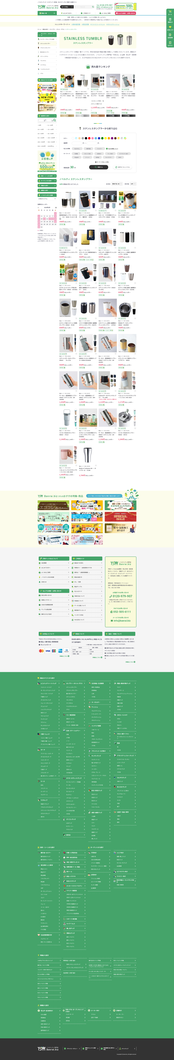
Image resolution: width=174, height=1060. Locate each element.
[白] (73, 138)
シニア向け (120, 853)
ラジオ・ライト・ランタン (123, 759)
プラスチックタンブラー (72, 690)
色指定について (78, 601)
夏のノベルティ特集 (43, 988)
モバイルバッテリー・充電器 (73, 782)
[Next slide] (56, 207)
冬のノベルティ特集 (43, 997)
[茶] (115, 138)
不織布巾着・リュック (46, 741)
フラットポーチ (44, 772)
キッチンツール (96, 759)
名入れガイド (78, 591)
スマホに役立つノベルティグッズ (122, 965)
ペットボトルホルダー (72, 706)
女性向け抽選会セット (72, 907)
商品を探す (45, 29)
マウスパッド (69, 829)
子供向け (94, 853)
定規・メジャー (70, 760)
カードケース (44, 791)
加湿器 (93, 835)
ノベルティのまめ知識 (47, 577)
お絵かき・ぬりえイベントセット (75, 894)
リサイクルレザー (45, 878)
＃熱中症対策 (76, 24)
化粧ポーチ (44, 769)
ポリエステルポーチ (46, 757)
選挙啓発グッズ (45, 1030)
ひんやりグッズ (121, 778)
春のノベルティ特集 (43, 983)
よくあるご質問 (106, 13)
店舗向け (119, 1010)
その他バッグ (44, 728)
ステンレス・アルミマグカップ (48, 810)
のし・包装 (77, 582)
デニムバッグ (44, 706)
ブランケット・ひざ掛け (99, 751)
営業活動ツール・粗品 (73, 867)
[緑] (102, 138)
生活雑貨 (93, 888)
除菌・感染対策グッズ (123, 683)
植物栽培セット (96, 742)
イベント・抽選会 (72, 890)
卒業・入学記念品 (72, 853)
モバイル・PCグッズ (122, 863)
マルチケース (44, 795)
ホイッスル (94, 804)
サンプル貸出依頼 (46, 609)
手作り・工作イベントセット (74, 897)
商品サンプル (78, 586)
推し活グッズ (71, 928)
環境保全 (43, 1017)
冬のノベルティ (70, 946)
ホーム (39, 29)
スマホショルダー (70, 804)
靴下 (118, 806)
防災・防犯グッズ (97, 790)
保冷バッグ (43, 713)
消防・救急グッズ (45, 1024)
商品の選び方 (78, 577)
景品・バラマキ (71, 876)
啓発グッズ (120, 706)
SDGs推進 (43, 1014)
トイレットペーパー (97, 714)
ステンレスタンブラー (71, 687)
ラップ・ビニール (96, 779)
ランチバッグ (44, 719)
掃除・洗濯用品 (96, 687)
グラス (68, 709)
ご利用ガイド (87, 13)
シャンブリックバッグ (46, 709)
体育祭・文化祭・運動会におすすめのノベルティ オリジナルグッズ (98, 966)
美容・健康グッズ (97, 812)
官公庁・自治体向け (47, 1011)
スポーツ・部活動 (72, 919)
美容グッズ (94, 819)
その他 (68, 814)
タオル (118, 719)
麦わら (42, 910)
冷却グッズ (120, 781)
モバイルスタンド (70, 788)
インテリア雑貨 (96, 726)
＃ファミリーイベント (97, 24)
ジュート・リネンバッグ (46, 703)
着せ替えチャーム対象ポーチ (48, 776)
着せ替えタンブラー (71, 693)
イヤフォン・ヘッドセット (72, 798)
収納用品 (94, 690)
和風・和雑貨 (120, 885)
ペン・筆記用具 (70, 715)
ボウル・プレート (96, 772)
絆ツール (69, 872)
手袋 (118, 803)
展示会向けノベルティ (46, 860)
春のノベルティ (70, 937)
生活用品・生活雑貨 (98, 683)
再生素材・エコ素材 (47, 865)
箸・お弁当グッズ (96, 763)
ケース (43, 781)
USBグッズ (69, 823)
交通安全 (43, 1021)
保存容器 (94, 782)
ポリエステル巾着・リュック (48, 744)
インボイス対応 (78, 615)
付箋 (67, 734)
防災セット (94, 801)
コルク (42, 897)
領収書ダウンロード (80, 610)
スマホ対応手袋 (70, 810)
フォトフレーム (95, 729)
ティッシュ (95, 707)
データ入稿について (80, 605)
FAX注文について (79, 620)
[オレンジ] (109, 138)
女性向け (94, 875)
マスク (93, 826)
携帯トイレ (120, 766)
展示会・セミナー (46, 853)
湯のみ (42, 817)
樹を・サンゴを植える (46, 942)
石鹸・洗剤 (120, 703)
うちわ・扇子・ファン (123, 734)
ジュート (43, 904)
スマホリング (69, 801)
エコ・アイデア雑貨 (96, 882)
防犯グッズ (94, 797)
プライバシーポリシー (72, 1048)
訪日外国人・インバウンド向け (125, 881)
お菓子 (119, 816)
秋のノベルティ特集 (43, 993)
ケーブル (68, 785)
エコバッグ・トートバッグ (48, 683)
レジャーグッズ (121, 762)
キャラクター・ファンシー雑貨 (98, 866)
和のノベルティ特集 (119, 960)
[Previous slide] (38, 207)
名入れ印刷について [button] (113, 148)
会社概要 (43, 563)
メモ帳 (68, 737)
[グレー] (83, 138)
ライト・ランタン (96, 807)
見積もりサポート (46, 600)
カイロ (119, 800)
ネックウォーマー (121, 794)
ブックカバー (69, 753)
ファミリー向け (121, 876)
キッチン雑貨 (94, 885)
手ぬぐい (119, 725)
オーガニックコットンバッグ (48, 690)
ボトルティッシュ (96, 720)
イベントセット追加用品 (73, 913)
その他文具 (69, 772)
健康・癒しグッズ (121, 856)
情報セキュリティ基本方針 (90, 1048)
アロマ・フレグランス (97, 739)
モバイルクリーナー (71, 807)
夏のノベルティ (70, 940)
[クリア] (76, 138)
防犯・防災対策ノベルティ (120, 970)
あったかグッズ (121, 787)
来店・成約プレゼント (73, 862)
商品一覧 (44, 13)
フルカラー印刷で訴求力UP (45, 970)
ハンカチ (119, 722)
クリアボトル (69, 703)
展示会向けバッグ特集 (95, 960)
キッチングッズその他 (97, 785)
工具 (93, 693)
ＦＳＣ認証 (43, 929)
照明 (93, 736)
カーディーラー (120, 1014)
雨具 (118, 743)
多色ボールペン (70, 722)
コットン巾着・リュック (46, 738)
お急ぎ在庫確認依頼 (47, 605)
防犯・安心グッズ (95, 869)
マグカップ (44, 800)
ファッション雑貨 (95, 878)
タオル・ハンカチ (122, 715)
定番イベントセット (71, 901)
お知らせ (43, 582)
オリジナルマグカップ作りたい (45, 979)
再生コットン (44, 869)
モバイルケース (70, 791)
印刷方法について (79, 596)
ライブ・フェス (71, 924)
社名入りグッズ (71, 881)
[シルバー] (122, 138)
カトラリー (94, 766)
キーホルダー (96, 702)
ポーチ (43, 750)
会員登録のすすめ (83, 568)
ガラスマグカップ (45, 813)
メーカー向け (95, 1010)
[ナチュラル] (79, 138)
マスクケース (95, 829)
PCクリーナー (70, 826)
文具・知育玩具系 (95, 860)
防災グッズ (94, 794)
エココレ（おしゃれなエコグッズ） (75, 967)
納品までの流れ (78, 563)
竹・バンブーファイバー (47, 901)
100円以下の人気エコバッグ (45, 960)
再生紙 (42, 882)
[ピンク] (92, 138)
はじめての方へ (67, 13)
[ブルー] (96, 138)
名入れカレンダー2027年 (73, 757)
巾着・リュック (45, 734)
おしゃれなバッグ (45, 725)
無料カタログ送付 (46, 614)
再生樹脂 (43, 875)
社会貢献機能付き (46, 935)
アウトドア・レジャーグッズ (125, 755)
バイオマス (43, 913)
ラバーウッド (44, 894)
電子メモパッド (70, 747)
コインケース (44, 788)
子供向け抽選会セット (72, 904)
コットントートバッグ (46, 687)
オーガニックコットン (46, 891)
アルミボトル (69, 700)
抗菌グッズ (120, 700)
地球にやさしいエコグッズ (73, 964)
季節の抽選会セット (72, 910)
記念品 (68, 835)
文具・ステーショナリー (73, 731)
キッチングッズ (96, 756)
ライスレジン (44, 923)
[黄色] (105, 138)
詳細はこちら (63, 656)
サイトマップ (125, 1048)
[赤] (89, 138)
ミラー (93, 823)
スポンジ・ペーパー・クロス (99, 775)
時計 (93, 733)
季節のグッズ (71, 933)
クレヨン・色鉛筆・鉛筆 (72, 725)
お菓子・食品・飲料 (123, 812)
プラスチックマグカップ (47, 807)
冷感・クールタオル (122, 728)
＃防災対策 (85, 24)
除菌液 (119, 697)
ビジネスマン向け (122, 871)
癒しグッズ (94, 838)
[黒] (86, 138)
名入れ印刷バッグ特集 (44, 974)
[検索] (54, 120)
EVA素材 (43, 917)
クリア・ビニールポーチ (47, 753)
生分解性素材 (44, 926)
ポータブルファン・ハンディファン (125, 737)
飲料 (118, 822)
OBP (42, 888)
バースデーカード (70, 744)
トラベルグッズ (121, 769)
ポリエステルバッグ (46, 700)
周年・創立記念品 (72, 857)
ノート (67, 741)
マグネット (69, 763)
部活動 (68, 1017)
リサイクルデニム (45, 885)
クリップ (68, 766)
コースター (94, 769)
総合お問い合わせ (46, 595)
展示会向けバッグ (45, 856)
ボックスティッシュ (96, 717)
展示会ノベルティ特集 (43, 965)
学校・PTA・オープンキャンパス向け (74, 1010)
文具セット (69, 769)
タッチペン (69, 795)
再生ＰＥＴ (43, 872)
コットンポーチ (45, 760)
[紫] (112, 138)
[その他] (125, 138)
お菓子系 (93, 856)
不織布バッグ (44, 697)
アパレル (93, 1014)
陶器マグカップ (45, 804)
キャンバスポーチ (45, 763)
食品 (118, 819)
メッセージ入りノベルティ (74, 886)
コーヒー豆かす (45, 907)
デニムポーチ (44, 766)
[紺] (99, 138)
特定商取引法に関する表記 (108, 1048)
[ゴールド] (118, 138)
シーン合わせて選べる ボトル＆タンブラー (99, 977)
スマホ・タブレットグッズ (74, 778)
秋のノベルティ (70, 943)
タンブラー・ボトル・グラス (57, 29)
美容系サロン (120, 1017)
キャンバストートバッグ (47, 693)
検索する (100, 167)
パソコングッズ (71, 819)
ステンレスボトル (70, 697)
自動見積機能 (82, 572)
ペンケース (69, 750)
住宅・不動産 (94, 1017)
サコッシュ (43, 722)
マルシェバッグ (45, 716)
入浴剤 (93, 816)
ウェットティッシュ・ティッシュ (124, 693)
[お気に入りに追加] (73, 89)
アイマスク (120, 797)
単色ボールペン (70, 719)
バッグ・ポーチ (70, 1014)
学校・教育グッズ (45, 1027)
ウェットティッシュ (96, 711)
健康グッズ (94, 832)
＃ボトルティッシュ (112, 24)
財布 (42, 785)
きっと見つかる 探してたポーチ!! (97, 971)
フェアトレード (44, 939)
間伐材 (42, 920)
